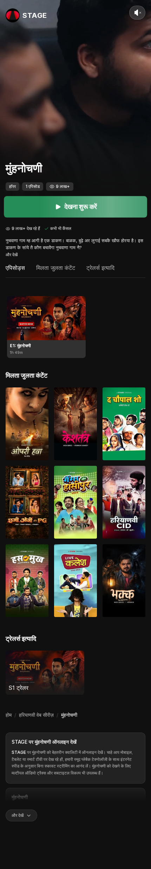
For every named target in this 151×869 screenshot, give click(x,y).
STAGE (19, 742)
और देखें (12, 254)
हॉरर (12, 186)
